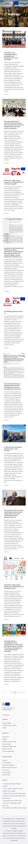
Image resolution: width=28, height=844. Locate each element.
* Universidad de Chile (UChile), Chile (11, 800)
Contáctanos (5, 715)
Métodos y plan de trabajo (9, 741)
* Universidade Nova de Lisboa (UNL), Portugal (14, 808)
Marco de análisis (6, 744)
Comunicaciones (6, 762)
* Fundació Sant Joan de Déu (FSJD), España (13, 793)
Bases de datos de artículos (9, 767)
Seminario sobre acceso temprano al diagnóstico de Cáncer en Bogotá (13, 182)
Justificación (5, 737)
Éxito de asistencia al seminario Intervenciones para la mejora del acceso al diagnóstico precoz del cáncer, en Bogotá (14, 124)
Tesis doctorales (6, 772)
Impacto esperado (7, 749)
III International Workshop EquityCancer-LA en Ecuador (13, 449)
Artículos (4, 760)
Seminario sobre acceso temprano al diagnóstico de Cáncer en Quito (13, 586)
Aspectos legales (6, 723)
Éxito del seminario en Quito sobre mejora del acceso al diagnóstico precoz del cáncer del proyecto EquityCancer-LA (13, 513)
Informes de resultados (8, 765)
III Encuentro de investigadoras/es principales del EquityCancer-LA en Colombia (11, 56)
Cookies (4, 728)
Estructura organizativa (8, 751)
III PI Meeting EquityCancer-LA (13, 312)
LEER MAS (6, 94)
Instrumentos (5, 770)
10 (21, 692)
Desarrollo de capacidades (9, 746)
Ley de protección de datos (9, 725)
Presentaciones (6, 775)
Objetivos (4, 739)
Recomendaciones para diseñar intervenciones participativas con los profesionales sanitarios (12, 386)
